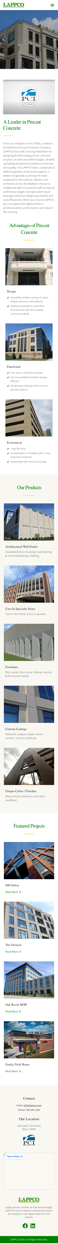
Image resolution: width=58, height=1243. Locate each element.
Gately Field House (17, 1064)
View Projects (29, 53)
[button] (52, 5)
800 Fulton (12, 885)
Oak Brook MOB (16, 1004)
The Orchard (13, 945)
